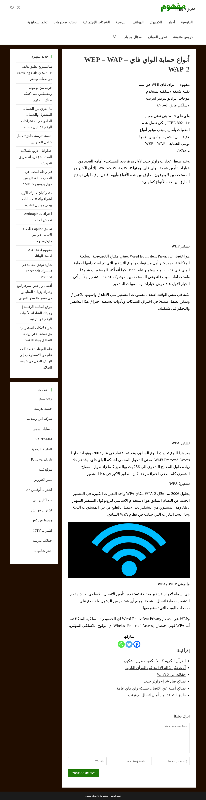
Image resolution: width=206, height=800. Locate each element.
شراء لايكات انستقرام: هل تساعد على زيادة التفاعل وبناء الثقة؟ (36, 334)
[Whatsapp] (121, 644)
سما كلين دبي (42, 500)
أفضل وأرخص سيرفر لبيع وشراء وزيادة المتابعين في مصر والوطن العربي (34, 292)
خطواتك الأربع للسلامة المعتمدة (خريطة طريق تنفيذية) (35, 157)
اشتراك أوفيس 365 (38, 490)
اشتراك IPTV (42, 530)
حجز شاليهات (42, 551)
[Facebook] (136, 644)
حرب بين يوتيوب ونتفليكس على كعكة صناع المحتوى (38, 94)
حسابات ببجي (42, 429)
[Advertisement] (102, 111)
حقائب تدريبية (42, 541)
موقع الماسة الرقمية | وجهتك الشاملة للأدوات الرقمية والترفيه (36, 313)
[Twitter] (129, 644)
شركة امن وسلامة (39, 419)
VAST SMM (43, 439)
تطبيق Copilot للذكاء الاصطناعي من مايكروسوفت (37, 235)
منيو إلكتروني (43, 480)
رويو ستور (45, 398)
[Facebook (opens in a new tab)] (12, 7)
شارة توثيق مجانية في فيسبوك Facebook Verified (37, 271)
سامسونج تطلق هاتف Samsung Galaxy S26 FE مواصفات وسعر (34, 73)
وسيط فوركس (42, 520)
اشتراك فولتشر (41, 510)
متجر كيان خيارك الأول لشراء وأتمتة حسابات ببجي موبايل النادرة (36, 199)
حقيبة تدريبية (43, 409)
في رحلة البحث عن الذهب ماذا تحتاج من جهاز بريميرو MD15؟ (37, 178)
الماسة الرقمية (41, 449)
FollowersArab (41, 459)
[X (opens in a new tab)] (18, 7)
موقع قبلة (45, 469)
